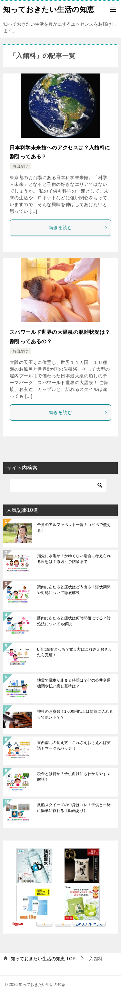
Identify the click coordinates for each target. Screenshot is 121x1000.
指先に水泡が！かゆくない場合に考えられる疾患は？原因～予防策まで (74, 559)
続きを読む (60, 227)
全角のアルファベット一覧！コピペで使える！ (74, 527)
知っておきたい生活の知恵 (49, 9)
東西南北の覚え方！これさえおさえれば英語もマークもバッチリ (74, 745)
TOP (43, 958)
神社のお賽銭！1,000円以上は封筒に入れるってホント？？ (75, 714)
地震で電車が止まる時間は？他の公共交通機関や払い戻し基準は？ (74, 683)
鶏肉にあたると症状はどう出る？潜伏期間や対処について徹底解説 (74, 590)
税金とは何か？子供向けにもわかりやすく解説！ (74, 777)
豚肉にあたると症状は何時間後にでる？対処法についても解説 (74, 621)
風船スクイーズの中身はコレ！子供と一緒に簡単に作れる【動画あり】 (74, 808)
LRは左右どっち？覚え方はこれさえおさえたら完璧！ (74, 652)
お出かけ (20, 166)
